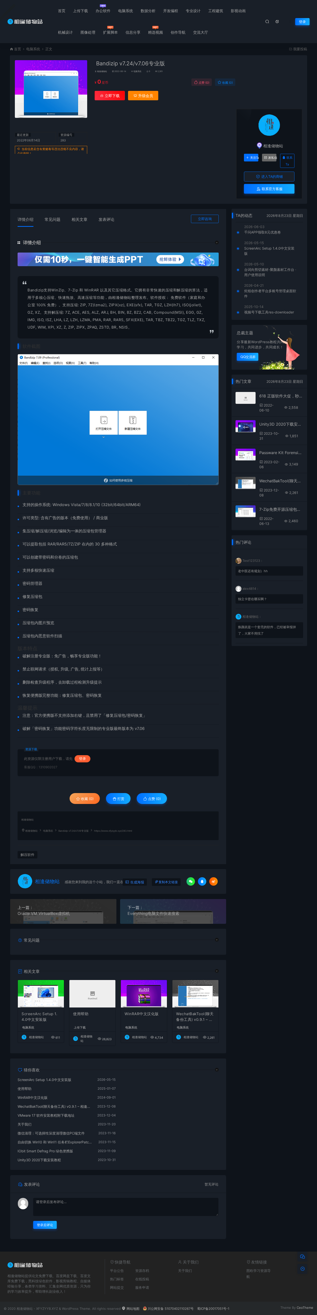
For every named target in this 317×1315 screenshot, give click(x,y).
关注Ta (254, 157)
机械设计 (65, 32)
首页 (61, 10)
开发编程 (170, 10)
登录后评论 (45, 1225)
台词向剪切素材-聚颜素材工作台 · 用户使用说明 (270, 272)
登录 (302, 22)
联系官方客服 (272, 189)
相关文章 (79, 219)
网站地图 (132, 1309)
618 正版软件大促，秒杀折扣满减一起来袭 (281, 395)
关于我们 (24, 1124)
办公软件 (103, 10)
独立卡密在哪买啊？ (252, 599)
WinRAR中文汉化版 (142, 1013)
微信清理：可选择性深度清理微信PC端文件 (51, 1133)
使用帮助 (80, 1013)
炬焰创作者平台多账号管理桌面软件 (270, 293)
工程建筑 (215, 10)
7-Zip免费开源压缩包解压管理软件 (281, 509)
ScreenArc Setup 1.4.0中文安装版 (39, 1016)
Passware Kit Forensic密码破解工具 (281, 452)
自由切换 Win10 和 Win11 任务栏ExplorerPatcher (55, 1142)
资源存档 (142, 1270)
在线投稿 (142, 1279)
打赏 (120, 799)
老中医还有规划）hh (253, 571)
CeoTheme (305, 1308)
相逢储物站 (102, 71)
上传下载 (80, 10)
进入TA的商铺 (271, 176)
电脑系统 (125, 10)
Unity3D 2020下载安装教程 (39, 1160)
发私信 (272, 157)
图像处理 (87, 32)
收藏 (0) (227, 82)
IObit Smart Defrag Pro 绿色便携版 (45, 1151)
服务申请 (142, 1287)
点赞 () (203, 82)
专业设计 (193, 10)
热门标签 (117, 1279)
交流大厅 (200, 32)
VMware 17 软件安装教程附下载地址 (46, 1115)
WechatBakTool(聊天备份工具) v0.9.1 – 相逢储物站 (194, 1016)
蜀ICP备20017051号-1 (213, 1309)
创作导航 (178, 32)
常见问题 (52, 219)
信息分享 (133, 32)
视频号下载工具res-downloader (269, 312)
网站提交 (117, 1287)
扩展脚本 (110, 32)
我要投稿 (299, 49)
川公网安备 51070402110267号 (171, 1309)
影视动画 (238, 10)
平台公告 (117, 1270)
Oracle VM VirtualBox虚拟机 (44, 913)
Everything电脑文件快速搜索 (153, 913)
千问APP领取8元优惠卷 (262, 232)
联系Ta (289, 161)
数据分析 (148, 10)
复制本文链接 (168, 882)
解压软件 (27, 854)
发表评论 (106, 219)
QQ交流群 (248, 356)
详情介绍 (25, 219)
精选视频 (155, 32)
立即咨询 (205, 219)
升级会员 (145, 95)
